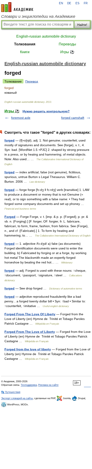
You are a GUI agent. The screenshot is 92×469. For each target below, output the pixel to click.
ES (77, 3)
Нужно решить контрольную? (46, 111)
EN (61, 3)
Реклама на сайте (48, 385)
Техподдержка (29, 385)
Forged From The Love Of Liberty (29, 314)
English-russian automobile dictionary (46, 36)
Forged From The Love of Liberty (29, 332)
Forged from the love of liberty (27, 349)
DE (69, 3)
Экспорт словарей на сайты (17, 398)
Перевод (31, 81)
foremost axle (20, 117)
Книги (24, 52)
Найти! (82, 24)
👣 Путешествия (10, 392)
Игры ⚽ (67, 52)
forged (9, 140)
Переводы (67, 44)
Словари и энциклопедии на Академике (38, 16)
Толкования (24, 44)
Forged (9, 216)
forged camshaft (72, 117)
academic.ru (17, 7)
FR (86, 3)
